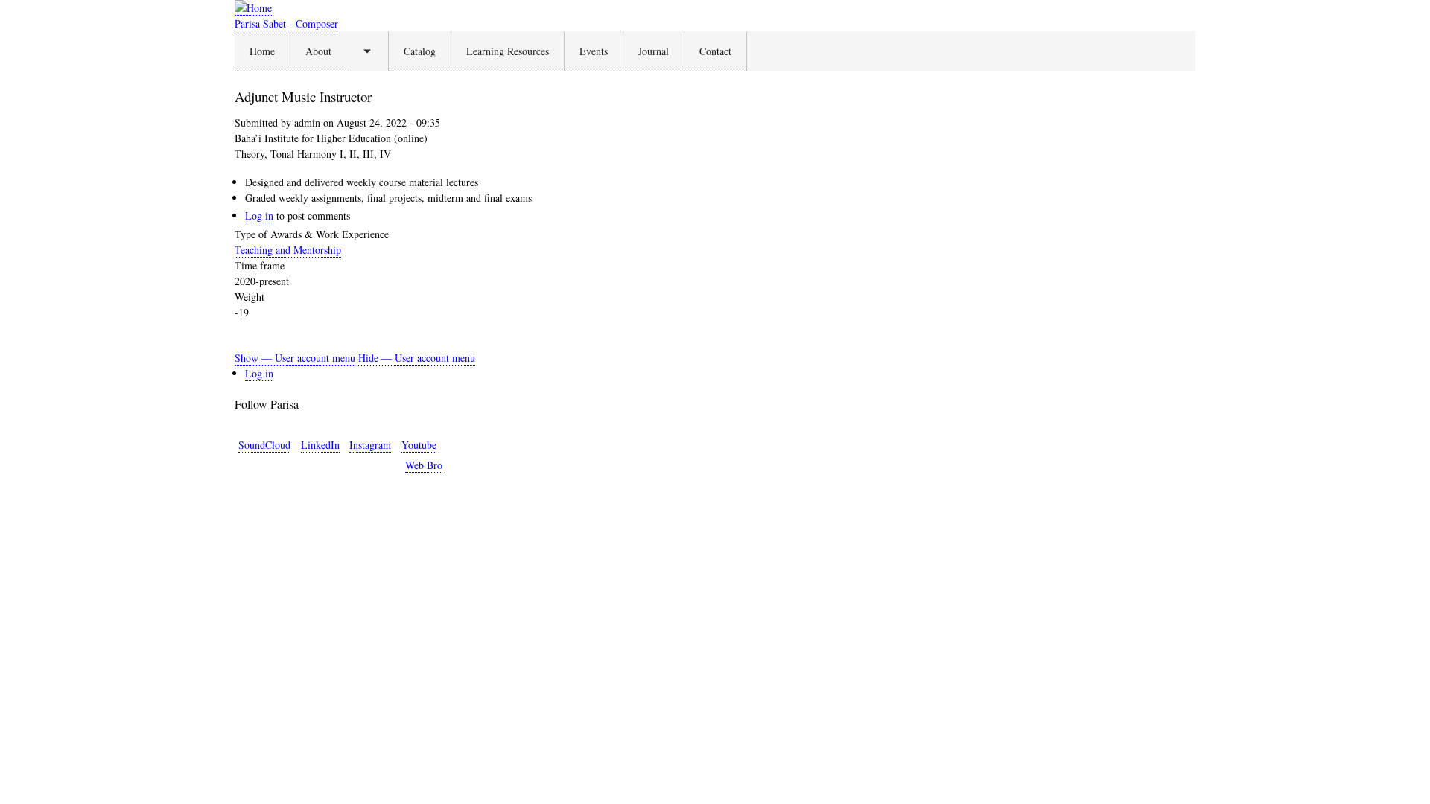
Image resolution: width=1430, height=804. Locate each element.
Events (593, 51)
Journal (653, 51)
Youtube (418, 445)
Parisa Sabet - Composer (286, 23)
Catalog (420, 51)
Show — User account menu (295, 358)
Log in (259, 215)
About (318, 51)
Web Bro (423, 465)
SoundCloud (264, 445)
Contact (715, 51)
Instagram (370, 445)
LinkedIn (320, 445)
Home (262, 51)
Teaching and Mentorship (288, 250)
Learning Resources (507, 51)
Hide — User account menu (416, 358)
